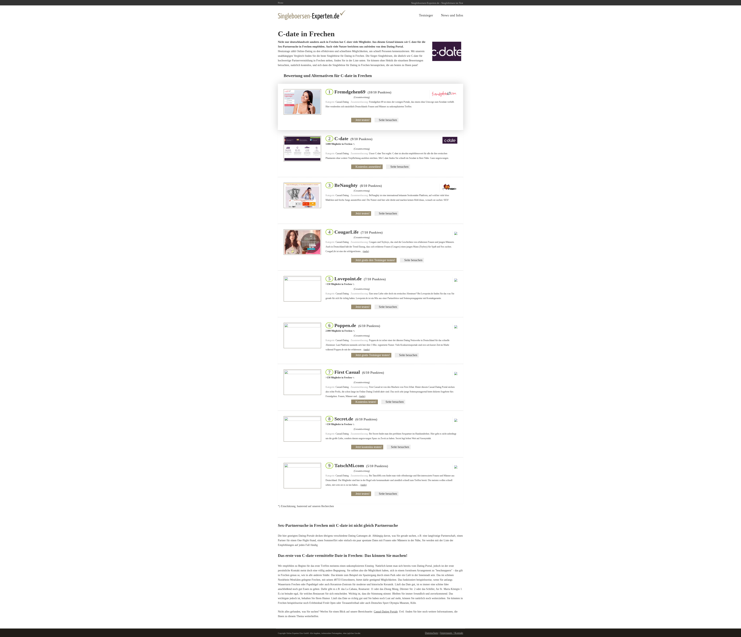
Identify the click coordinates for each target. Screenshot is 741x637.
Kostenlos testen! (365, 401)
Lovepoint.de (356, 278)
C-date (349, 138)
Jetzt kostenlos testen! (368, 447)
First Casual (355, 372)
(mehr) (366, 251)
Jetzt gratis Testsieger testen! (372, 355)
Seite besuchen (388, 120)
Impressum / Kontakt (451, 633)
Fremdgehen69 (358, 91)
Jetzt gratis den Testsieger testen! (375, 260)
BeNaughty (354, 185)
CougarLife (354, 232)
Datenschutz (431, 633)
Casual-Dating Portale (386, 611)
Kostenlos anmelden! (368, 166)
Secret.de (351, 418)
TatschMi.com (357, 465)
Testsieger (426, 15)
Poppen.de (353, 325)
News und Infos (452, 15)
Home (280, 3)
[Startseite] (311, 15)
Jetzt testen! (362, 120)
